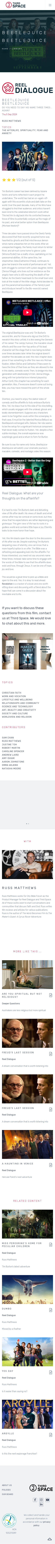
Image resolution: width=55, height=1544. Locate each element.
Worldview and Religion (17, 717)
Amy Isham (8, 758)
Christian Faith (11, 693)
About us (7, 1485)
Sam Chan (8, 737)
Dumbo (7, 1308)
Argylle (8, 1433)
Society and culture (15, 713)
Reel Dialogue (9, 1059)
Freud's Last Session (18, 1052)
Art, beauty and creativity (19, 710)
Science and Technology (17, 706)
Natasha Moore (11, 768)
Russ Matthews (11, 741)
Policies (6, 1490)
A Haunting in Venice (18, 1163)
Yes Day (7, 1371)
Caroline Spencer (13, 751)
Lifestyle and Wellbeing (17, 699)
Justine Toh (9, 744)
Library (17, 49)
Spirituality (28, 130)
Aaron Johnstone (13, 761)
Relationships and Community (20, 703)
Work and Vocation (14, 696)
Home (5, 49)
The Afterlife (10, 130)
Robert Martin (11, 748)
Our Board (7, 1494)
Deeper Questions (11, 1003)
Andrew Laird (10, 755)
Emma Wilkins (10, 765)
